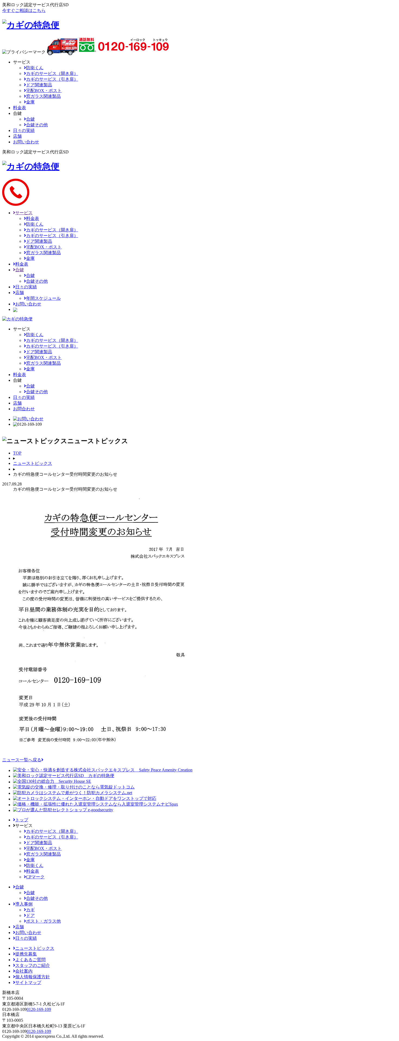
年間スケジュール (43, 298)
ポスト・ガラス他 (43, 921)
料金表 (32, 218)
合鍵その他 (37, 124)
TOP (17, 453)
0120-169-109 (39, 1009)
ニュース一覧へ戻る (21, 760)
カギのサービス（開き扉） (52, 73)
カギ (30, 909)
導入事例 (24, 904)
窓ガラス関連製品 (43, 96)
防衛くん (34, 67)
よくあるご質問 (30, 959)
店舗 (19, 292)
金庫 (30, 102)
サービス (24, 212)
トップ (21, 820)
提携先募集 (26, 954)
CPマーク (35, 877)
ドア (30, 915)
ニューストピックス (32, 463)
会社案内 (24, 971)
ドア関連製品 (39, 85)
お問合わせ (24, 408)
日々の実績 (26, 287)
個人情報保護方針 (32, 976)
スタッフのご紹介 (32, 965)
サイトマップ (28, 982)
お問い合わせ (28, 304)
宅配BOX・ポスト (44, 90)
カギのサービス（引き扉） (52, 79)
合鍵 (30, 119)
